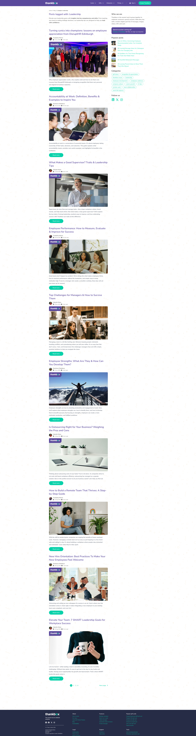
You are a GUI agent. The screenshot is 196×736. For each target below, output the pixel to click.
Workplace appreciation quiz (133, 734)
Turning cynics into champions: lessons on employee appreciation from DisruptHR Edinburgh (78, 32)
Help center (102, 734)
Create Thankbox (145, 3)
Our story (74, 718)
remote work (117, 87)
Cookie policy (75, 732)
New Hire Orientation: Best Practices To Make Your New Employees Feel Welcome (77, 558)
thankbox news (117, 77)
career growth (130, 84)
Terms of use (75, 734)
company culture (118, 84)
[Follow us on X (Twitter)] (51, 723)
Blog (55, 10)
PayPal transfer (130, 725)
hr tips (140, 84)
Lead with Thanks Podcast (78, 720)
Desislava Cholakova (59, 104)
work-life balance (118, 90)
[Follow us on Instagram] (121, 100)
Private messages (103, 723)
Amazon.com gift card (131, 720)
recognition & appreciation (130, 74)
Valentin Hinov (57, 170)
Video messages (103, 720)
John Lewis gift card (131, 723)
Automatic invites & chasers (106, 722)
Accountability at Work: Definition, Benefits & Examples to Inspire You (74, 98)
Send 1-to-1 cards (103, 718)
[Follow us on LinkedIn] (113, 100)
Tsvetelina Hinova (58, 38)
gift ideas (116, 74)
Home (50, 10)
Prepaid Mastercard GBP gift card (134, 716)
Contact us (101, 732)
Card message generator (132, 732)
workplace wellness (137, 81)
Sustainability (75, 723)
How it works (75, 716)
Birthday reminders (103, 716)
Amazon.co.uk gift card (131, 722)
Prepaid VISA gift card (131, 718)
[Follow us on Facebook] (49, 723)
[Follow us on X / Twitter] (117, 100)
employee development (120, 81)
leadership (128, 77)
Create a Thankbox (119, 32)
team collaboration (129, 87)
